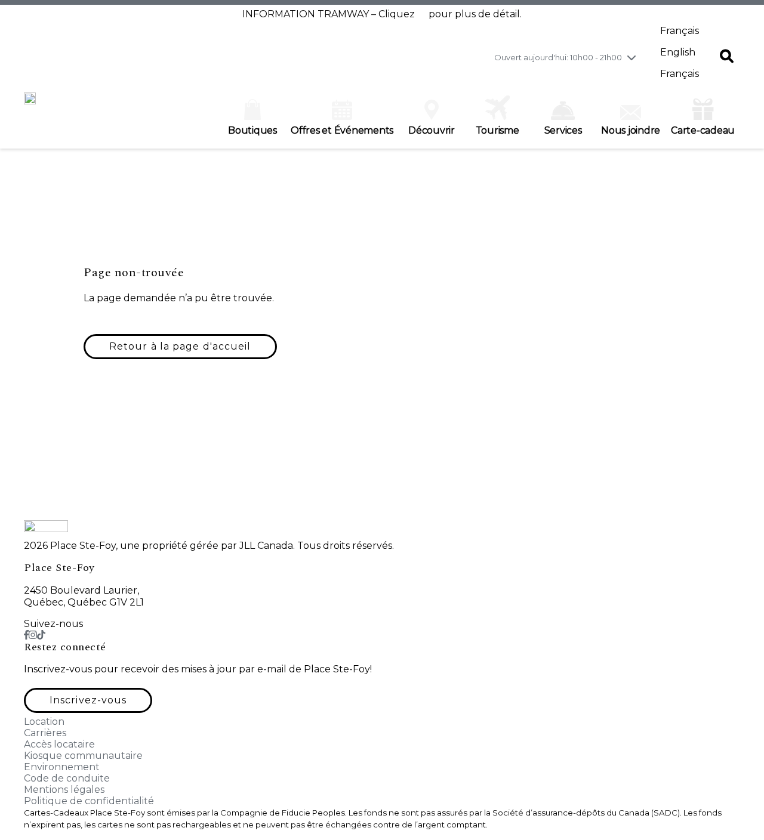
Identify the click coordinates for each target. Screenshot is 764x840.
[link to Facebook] (26, 635)
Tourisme (497, 130)
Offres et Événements (342, 130)
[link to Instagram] (33, 635)
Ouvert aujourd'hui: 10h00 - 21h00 (558, 57)
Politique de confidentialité (89, 801)
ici (421, 14)
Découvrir (431, 130)
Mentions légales (64, 789)
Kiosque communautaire (83, 755)
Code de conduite (67, 778)
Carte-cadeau (703, 130)
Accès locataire (59, 744)
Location (44, 721)
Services (563, 130)
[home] (30, 104)
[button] (726, 57)
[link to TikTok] (41, 635)
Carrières (45, 733)
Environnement (62, 767)
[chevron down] (631, 57)
